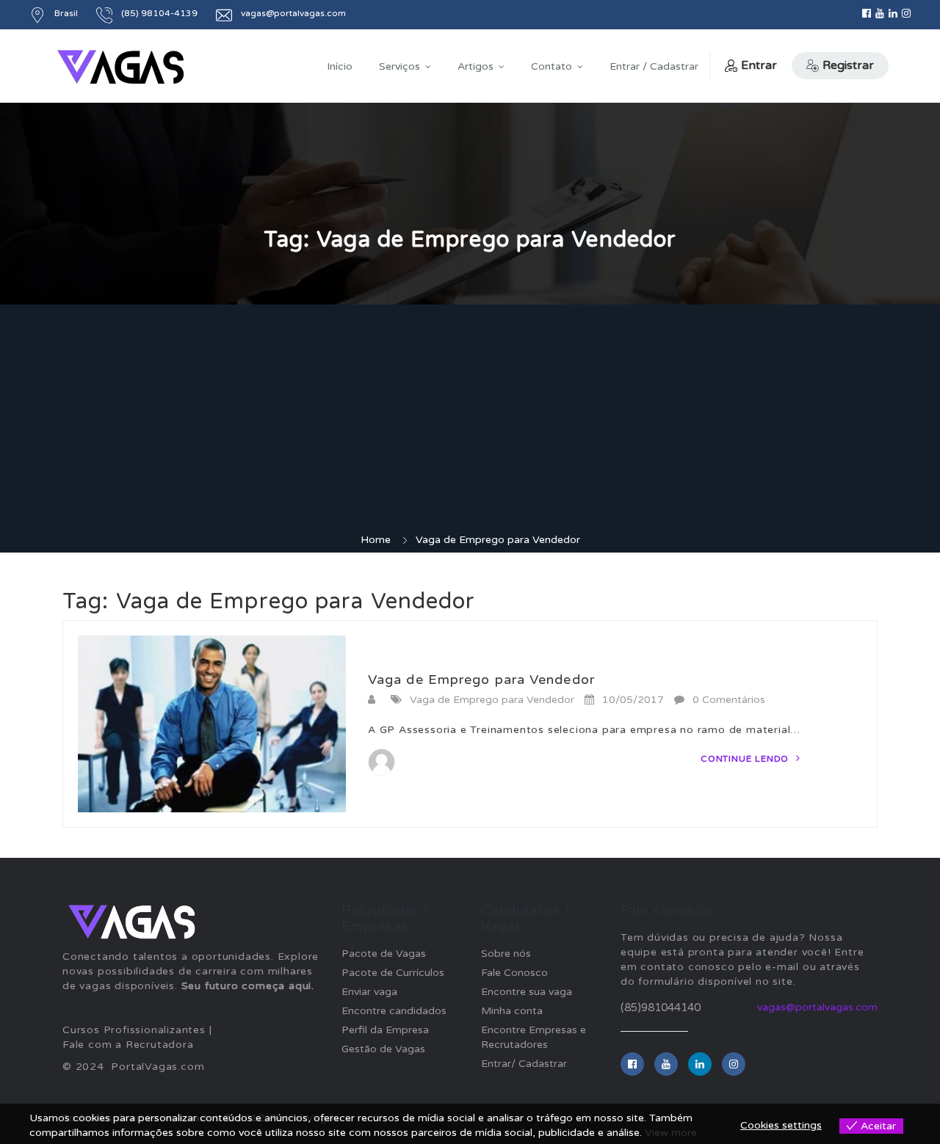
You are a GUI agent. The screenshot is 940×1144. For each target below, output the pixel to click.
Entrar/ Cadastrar (524, 1063)
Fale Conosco (514, 972)
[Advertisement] (470, 422)
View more (671, 1132)
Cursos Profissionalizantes (134, 1030)
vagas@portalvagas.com (817, 1007)
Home (376, 539)
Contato (551, 66)
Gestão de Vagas (383, 1049)
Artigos (476, 66)
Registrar (848, 65)
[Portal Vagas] (120, 67)
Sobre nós (506, 953)
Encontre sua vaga (526, 991)
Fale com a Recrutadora (128, 1044)
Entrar (759, 65)
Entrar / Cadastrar (654, 66)
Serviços (399, 66)
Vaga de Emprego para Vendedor (481, 679)
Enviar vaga (369, 991)
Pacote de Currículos (392, 972)
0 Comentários (729, 699)
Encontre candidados (393, 1011)
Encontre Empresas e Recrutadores (533, 1037)
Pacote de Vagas (383, 953)
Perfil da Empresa (385, 1030)
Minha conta (512, 1011)
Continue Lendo (746, 759)
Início (339, 66)
